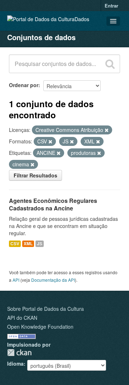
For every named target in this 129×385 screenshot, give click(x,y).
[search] (110, 63)
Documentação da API (53, 280)
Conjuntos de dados (41, 37)
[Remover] (107, 130)
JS (39, 244)
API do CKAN (22, 317)
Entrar (111, 5)
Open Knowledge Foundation (40, 326)
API (16, 280)
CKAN (19, 352)
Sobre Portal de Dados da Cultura (45, 308)
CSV (14, 244)
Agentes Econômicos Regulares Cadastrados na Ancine (53, 204)
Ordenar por (23, 85)
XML (28, 244)
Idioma (15, 363)
